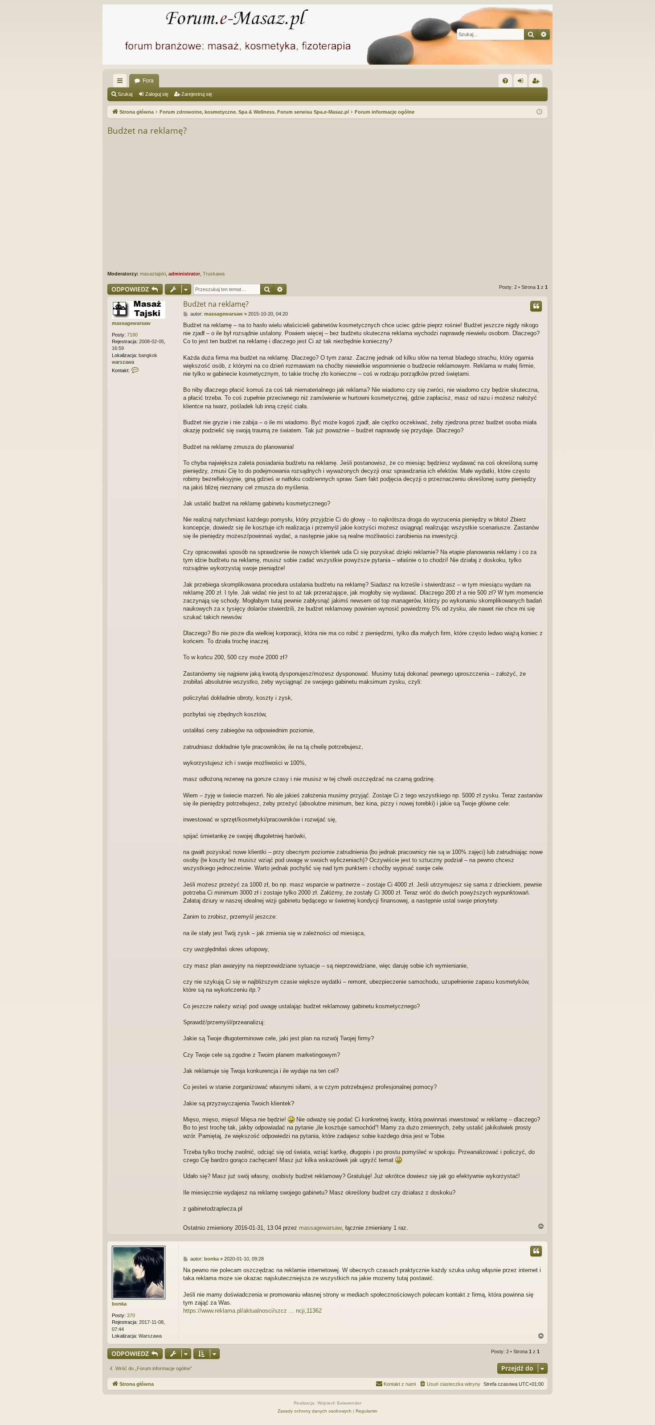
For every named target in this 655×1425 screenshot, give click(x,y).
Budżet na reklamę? (147, 130)
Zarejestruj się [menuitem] (537, 82)
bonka (119, 1303)
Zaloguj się (156, 94)
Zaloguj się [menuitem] (522, 82)
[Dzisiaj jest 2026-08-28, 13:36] (539, 112)
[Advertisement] (374, 203)
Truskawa (214, 273)
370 (131, 1315)
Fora (148, 81)
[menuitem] (505, 80)
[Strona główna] (327, 34)
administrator (184, 273)
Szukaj (125, 94)
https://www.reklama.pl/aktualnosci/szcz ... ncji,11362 (252, 1310)
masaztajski (153, 273)
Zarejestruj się (196, 94)
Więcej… (122, 82)
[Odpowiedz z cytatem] (536, 306)
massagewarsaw (131, 323)
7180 (132, 334)
